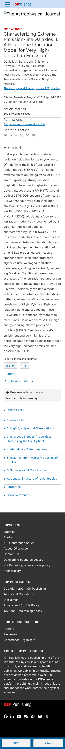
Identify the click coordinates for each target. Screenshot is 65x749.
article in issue (26, 392)
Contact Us (11, 554)
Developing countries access (23, 559)
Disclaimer (11, 600)
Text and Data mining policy (23, 611)
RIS (25, 365)
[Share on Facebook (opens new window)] (16, 135)
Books (8, 537)
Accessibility (12, 571)
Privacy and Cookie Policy (22, 605)
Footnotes (14, 487)
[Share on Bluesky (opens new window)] (33, 135)
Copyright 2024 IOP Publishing (25, 588)
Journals (9, 532)
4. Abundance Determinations (27, 449)
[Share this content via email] (5, 135)
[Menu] (7, 4)
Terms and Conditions (19, 594)
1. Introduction (16, 420)
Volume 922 (42, 88)
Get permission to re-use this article (24, 124)
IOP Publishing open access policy (27, 565)
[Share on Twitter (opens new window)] (21, 135)
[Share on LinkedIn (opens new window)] (10, 135)
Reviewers (11, 634)
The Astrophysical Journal (19, 88)
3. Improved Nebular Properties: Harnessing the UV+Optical (29, 439)
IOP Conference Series (19, 543)
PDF (22, 743)
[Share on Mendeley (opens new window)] (27, 135)
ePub (48, 743)
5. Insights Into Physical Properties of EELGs (32, 460)
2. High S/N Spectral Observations (30, 428)
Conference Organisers (19, 640)
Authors (9, 628)
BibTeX (10, 365)
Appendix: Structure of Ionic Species (32, 478)
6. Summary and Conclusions (26, 470)
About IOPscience (16, 548)
